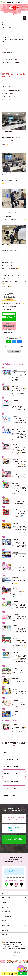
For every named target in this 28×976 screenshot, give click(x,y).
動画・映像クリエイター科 (10, 774)
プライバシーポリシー (5, 956)
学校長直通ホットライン (14, 956)
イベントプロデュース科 (10, 788)
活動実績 (4, 921)
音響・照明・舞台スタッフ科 (11, 781)
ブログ (3, 25)
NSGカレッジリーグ (22, 956)
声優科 (5, 752)
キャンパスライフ (6, 27)
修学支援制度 (8, 952)
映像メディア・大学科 (9, 795)
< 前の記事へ (5, 346)
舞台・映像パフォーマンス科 (11, 766)
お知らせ (4, 22)
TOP (3, 893)
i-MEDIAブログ (5, 930)
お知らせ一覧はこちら (14, 351)
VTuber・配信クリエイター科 (11, 759)
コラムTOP (4, 935)
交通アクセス (21, 948)
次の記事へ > (23, 346)
